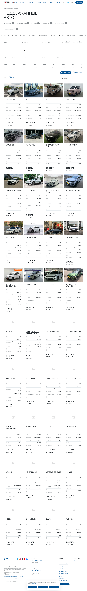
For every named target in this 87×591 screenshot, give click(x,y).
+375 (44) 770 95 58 (37, 560)
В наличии (38, 2)
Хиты (60, 576)
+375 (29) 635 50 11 (37, 570)
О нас (50, 2)
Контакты (57, 2)
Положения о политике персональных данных (13, 576)
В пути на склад (63, 580)
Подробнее (33, 583)
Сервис (45, 2)
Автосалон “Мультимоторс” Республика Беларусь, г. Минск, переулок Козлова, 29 (42, 580)
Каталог (22, 2)
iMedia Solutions (17, 578)
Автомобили (62, 560)
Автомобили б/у (63, 562)
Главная (6, 8)
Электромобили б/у (63, 573)
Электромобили (63, 571)
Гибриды (61, 566)
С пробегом (30, 2)
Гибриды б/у (62, 568)
